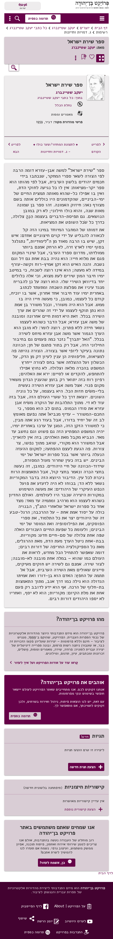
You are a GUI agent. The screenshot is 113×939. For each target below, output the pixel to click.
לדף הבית (106, 872)
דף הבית (100, 28)
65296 (23, 4)
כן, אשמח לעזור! (56, 862)
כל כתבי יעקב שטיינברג (28, 28)
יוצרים (85, 28)
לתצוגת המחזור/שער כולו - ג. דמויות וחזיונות (55, 148)
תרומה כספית (42, 18)
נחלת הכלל (63, 105)
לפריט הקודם (98, 148)
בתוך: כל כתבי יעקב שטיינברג (60, 97)
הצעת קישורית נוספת (84, 809)
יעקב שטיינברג (63, 28)
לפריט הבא (14, 148)
